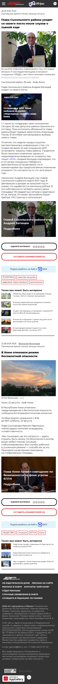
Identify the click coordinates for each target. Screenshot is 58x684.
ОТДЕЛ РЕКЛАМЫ (11, 590)
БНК (12, 159)
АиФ (22, 398)
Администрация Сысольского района (20, 77)
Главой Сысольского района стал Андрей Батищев (28, 221)
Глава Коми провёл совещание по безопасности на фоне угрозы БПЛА (28, 475)
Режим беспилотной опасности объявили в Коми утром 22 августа (31, 554)
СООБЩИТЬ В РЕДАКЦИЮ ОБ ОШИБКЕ (22, 598)
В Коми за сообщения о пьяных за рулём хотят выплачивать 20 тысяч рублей (32, 320)
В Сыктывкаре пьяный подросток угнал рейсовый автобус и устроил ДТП (29, 329)
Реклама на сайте (42, 583)
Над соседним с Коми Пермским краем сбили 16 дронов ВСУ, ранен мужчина (33, 562)
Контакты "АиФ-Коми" (37, 587)
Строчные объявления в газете (20, 594)
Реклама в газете (12, 587)
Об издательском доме (16, 583)
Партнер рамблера (25, 671)
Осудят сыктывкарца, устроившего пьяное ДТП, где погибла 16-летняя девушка (33, 312)
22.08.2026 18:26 (8, 343)
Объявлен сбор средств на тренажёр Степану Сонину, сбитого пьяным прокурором (32, 295)
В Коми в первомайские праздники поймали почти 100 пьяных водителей (32, 303)
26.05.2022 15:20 (8, 11)
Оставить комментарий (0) (29, 256)
